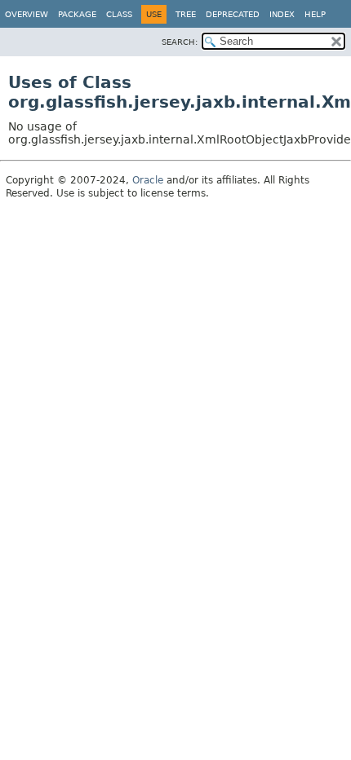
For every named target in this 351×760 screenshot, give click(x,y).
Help (315, 14)
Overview (26, 14)
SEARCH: (180, 42)
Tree (186, 14)
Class (119, 14)
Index (282, 14)
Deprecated (233, 14)
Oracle (147, 180)
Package (77, 14)
